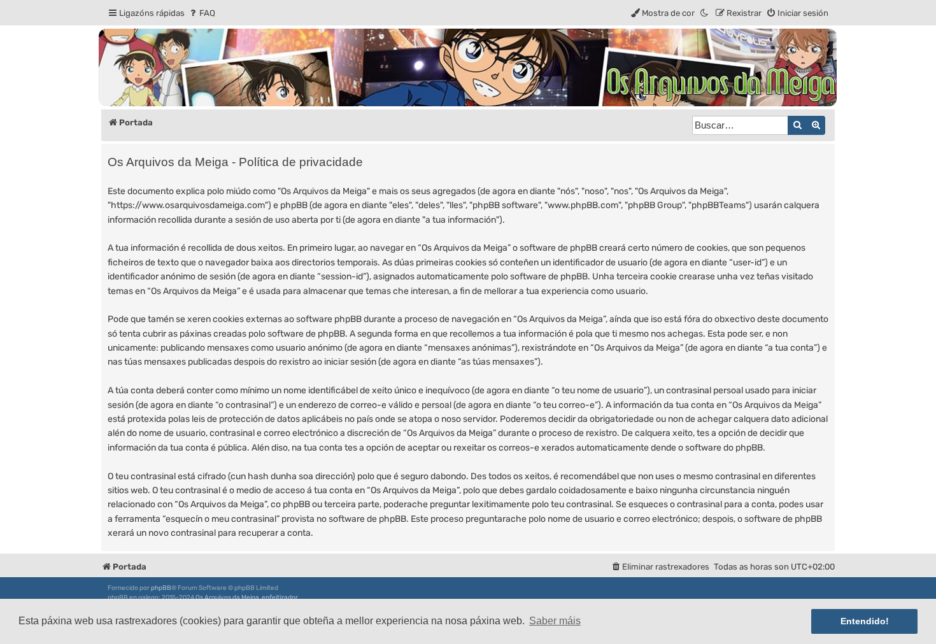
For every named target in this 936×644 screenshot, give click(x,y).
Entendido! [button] (864, 621)
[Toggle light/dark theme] (705, 13)
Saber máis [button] (555, 620)
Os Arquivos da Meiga (227, 597)
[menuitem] (201, 13)
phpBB (161, 588)
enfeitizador (280, 597)
